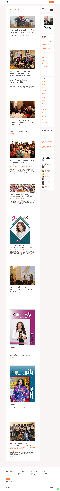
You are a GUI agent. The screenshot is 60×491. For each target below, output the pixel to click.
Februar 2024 (44, 116)
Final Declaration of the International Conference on (20, 444)
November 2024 (44, 109)
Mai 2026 (43, 84)
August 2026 (44, 80)
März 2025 (43, 103)
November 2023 (44, 119)
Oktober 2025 (44, 93)
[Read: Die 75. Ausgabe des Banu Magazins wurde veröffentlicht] (20, 229)
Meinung (43, 69)
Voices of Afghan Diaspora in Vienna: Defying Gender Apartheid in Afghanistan (22, 289)
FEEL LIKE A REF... (47, 181)
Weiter (37, 463)
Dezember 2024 (44, 107)
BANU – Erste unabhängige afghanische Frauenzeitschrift (21, 195)
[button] (51, 2)
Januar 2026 (44, 88)
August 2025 (44, 96)
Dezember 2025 (44, 90)
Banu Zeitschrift (12, 33)
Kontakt (46, 1)
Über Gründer (33, 473)
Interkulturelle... (47, 163)
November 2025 (44, 91)
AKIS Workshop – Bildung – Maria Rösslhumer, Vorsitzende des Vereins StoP (22, 162)
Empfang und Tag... (47, 170)
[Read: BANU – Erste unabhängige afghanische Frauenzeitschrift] (22, 188)
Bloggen (16, 33)
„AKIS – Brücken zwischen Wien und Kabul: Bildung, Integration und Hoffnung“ (21, 122)
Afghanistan (45, 474)
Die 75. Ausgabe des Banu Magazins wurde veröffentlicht (21, 246)
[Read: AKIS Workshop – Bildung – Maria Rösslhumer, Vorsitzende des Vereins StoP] (22, 149)
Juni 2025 (43, 99)
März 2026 (43, 87)
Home (13, 1)
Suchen (43, 8)
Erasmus (23, 1)
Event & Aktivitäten (20, 33)
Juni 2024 (43, 113)
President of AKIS (33, 476)
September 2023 (44, 122)
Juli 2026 (43, 81)
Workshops (13, 448)
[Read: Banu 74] (22, 327)
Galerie (24, 83)
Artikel (11, 447)
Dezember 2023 (44, 118)
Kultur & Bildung (27, 83)
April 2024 (43, 115)
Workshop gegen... (47, 159)
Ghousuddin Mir (33, 474)
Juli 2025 (43, 97)
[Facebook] (6, 481)
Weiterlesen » (12, 42)
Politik (43, 70)
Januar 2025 (44, 106)
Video (43, 72)
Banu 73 (13, 404)
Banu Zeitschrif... (47, 176)
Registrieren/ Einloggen (35, 1)
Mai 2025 (43, 100)
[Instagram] (9, 481)
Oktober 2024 (44, 110)
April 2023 (43, 125)
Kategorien (18, 1)
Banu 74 (13, 347)
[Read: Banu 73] (22, 383)
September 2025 (44, 94)
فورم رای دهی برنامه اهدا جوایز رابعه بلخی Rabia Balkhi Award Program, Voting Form (47, 132)
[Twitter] (7, 481)
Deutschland (45, 476)
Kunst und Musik (32, 83)
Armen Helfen (12, 405)
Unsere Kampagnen (28, 1)
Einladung (43, 37)
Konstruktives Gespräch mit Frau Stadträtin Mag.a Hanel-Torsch (22, 31)
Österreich (45, 473)
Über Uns (42, 1)
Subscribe (8, 478)
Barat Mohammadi (45, 131)
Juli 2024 (43, 112)
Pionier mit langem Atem (34, 475)
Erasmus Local (47, 186)
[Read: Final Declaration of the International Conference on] (22, 431)
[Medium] (11, 481)
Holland (45, 475)
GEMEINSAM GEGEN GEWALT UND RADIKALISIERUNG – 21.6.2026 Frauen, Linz (47, 45)
